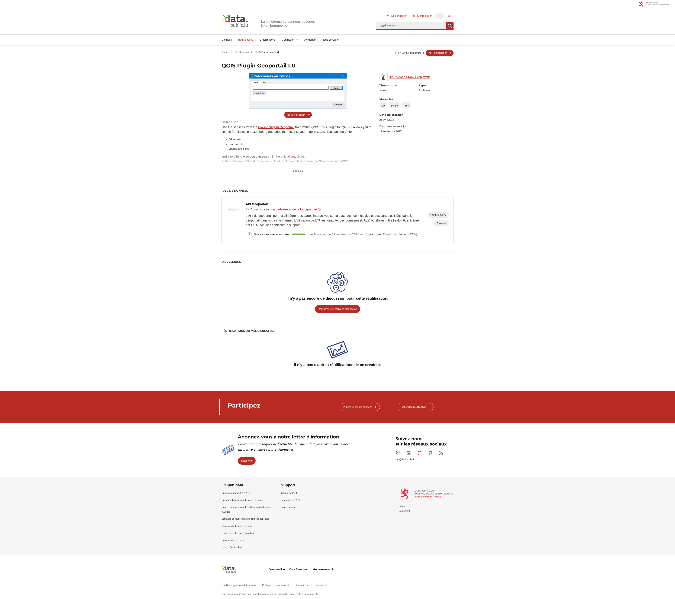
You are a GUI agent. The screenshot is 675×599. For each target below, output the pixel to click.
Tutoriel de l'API (289, 493)
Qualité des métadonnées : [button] (249, 234)
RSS (441, 453)
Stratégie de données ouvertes (237, 526)
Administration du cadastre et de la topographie (284, 209)
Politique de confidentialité (276, 585)
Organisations (267, 39)
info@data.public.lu (405, 459)
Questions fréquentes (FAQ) (235, 493)
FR (439, 15)
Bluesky (398, 453)
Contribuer (288, 39)
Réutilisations (245, 39)
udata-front (404, 511)
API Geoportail (257, 204)
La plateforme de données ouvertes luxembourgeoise (288, 23)
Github (430, 453)
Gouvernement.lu (323, 569)
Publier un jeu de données (357, 406)
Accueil (225, 52)
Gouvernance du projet (233, 540)
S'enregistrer (424, 15)
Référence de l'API (290, 500)
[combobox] (411, 26)
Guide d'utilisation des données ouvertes (242, 500)
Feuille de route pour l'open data (237, 533)
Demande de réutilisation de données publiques (245, 518)
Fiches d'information (231, 547)
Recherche (450, 26)
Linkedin (409, 453)
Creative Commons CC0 (306, 594)
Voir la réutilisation (437, 52)
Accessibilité (302, 585)
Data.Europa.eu (298, 569)
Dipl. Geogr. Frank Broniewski (409, 77)
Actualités (310, 39)
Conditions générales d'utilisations (239, 585)
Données (226, 39)
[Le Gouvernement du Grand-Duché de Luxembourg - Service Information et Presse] (427, 493)
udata (402, 506)
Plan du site (321, 585)
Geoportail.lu (277, 569)
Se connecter (399, 15)
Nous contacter (330, 39)
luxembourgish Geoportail (276, 127)
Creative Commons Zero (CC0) (391, 234)
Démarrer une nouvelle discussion (337, 308)
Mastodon (419, 453)
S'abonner (247, 460)
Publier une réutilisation (413, 406)
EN (449, 15)
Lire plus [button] (298, 170)
